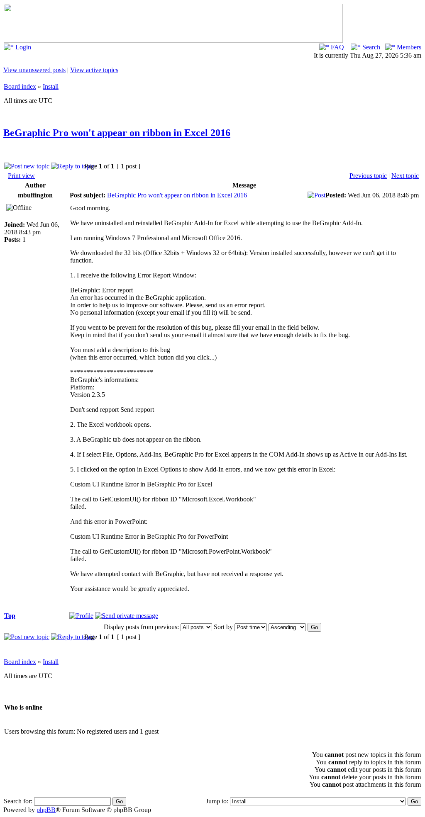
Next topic (405, 175)
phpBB (46, 809)
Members (408, 47)
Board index (20, 86)
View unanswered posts (34, 69)
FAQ (336, 47)
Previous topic (368, 175)
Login (22, 47)
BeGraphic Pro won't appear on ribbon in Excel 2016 (116, 132)
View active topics (94, 69)
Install (51, 86)
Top (9, 615)
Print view (21, 175)
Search (370, 47)
